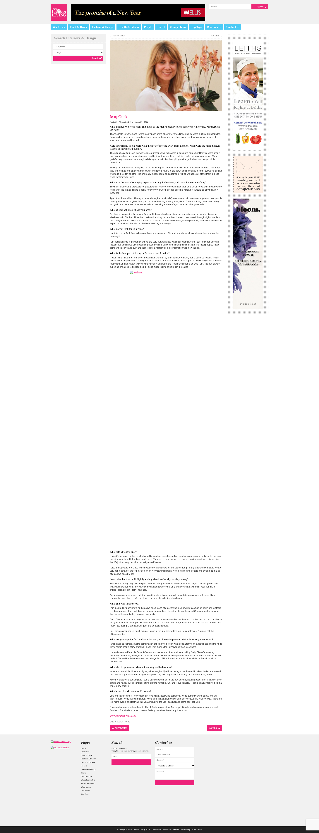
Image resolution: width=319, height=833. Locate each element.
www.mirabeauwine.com (123, 715)
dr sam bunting (141, 751)
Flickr (255, 764)
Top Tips (196, 27)
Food (127, 721)
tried (113, 751)
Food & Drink (78, 27)
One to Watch (116, 721)
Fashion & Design (102, 27)
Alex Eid (216, 35)
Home (83, 748)
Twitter (255, 754)
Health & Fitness (129, 27)
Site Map (85, 794)
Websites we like (88, 780)
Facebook (255, 774)
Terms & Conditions (171, 830)
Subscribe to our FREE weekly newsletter (248, 174)
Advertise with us (88, 783)
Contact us (232, 27)
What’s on (59, 27)
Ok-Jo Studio (196, 830)
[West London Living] (59, 12)
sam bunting (129, 751)
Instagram (255, 744)
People (148, 27)
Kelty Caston (117, 35)
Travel (161, 27)
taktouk (119, 751)
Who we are (214, 27)
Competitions (178, 27)
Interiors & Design (88, 769)
